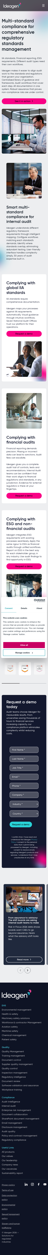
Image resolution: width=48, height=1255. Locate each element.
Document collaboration (15, 1114)
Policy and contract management (19, 1135)
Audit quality (8, 1131)
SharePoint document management (20, 1118)
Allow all (24, 645)
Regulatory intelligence (14, 1077)
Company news (10, 1164)
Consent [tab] (9, 608)
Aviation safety (10, 1026)
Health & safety (10, 1014)
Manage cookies (22, 653)
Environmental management (16, 1009)
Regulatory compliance (14, 1140)
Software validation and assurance (20, 1085)
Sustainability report (12, 1173)
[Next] (28, 970)
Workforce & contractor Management (21, 1022)
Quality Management (13, 1051)
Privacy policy (8, 1185)
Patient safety (9, 1039)
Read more (23, 959)
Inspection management (14, 1072)
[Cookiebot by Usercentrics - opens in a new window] (34, 600)
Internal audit (9, 1106)
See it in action (22, 101)
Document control (11, 1060)
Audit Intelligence (11, 1101)
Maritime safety (10, 1031)
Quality (5, 1047)
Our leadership (9, 1160)
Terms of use (7, 1190)
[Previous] (20, 970)
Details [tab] (24, 608)
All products (8, 1152)
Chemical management (14, 1035)
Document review (11, 1081)
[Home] (12, 5)
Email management (12, 1123)
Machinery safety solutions (16, 1018)
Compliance (8, 1097)
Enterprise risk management (16, 1110)
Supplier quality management (17, 1064)
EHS (4, 1005)
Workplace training (12, 1089)
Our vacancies (9, 1169)
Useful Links (8, 1147)
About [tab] (39, 608)
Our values (7, 1156)
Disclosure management (14, 1127)
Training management (13, 1055)
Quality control (10, 1068)
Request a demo (24, 333)
